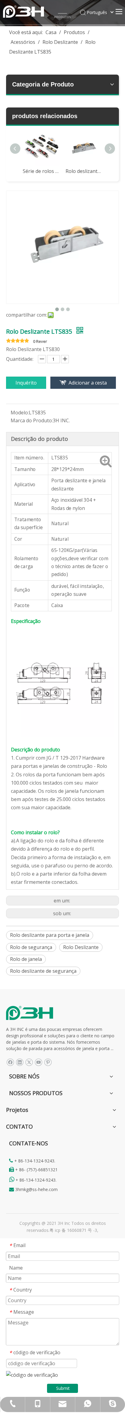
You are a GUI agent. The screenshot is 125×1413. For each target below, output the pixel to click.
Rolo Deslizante (81, 947)
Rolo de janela (26, 959)
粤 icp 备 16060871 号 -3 (73, 1230)
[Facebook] (10, 1062)
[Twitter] (29, 1062)
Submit (63, 1388)
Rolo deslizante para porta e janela (49, 935)
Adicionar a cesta (88, 382)
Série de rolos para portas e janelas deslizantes (41, 171)
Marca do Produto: (32, 420)
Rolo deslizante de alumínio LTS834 (84, 171)
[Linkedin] (19, 1062)
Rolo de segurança (31, 947)
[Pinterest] (48, 1062)
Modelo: (20, 412)
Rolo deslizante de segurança (43, 971)
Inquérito (26, 382)
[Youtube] (38, 1062)
